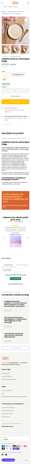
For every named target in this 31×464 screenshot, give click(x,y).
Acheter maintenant (15, 101)
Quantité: (4, 87)
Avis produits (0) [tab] (8, 268)
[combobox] (15, 7)
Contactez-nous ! (7, 434)
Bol (5, 80)
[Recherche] (26, 7)
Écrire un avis (15, 282)
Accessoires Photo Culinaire (15, 11)
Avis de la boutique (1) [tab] (21, 268)
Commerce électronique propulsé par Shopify (14, 371)
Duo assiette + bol (19, 75)
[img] (11, 225)
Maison (4, 11)
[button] (2, 3)
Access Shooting (13, 370)
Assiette (6, 75)
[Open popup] (27, 117)
